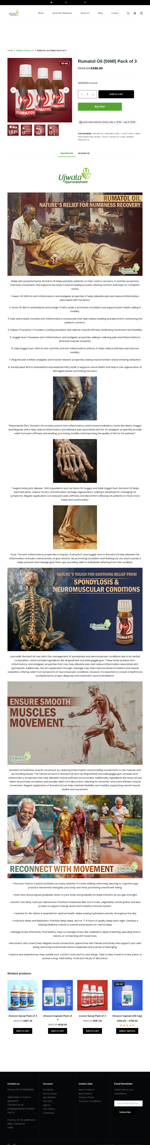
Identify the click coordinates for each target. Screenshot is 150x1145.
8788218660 (27, 1089)
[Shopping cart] (141, 13)
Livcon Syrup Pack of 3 (92, 1016)
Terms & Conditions (90, 1101)
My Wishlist (49, 1097)
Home (41, 13)
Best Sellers (85, 1093)
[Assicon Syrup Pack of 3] (22, 995)
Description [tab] (66, 153)
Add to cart (116, 94)
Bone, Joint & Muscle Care (110, 136)
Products (48, 1089)
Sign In (46, 1105)
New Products (87, 1089)
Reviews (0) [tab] (84, 153)
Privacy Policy (86, 1097)
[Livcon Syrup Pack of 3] (92, 995)
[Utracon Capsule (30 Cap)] (127, 995)
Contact (115, 13)
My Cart (47, 1101)
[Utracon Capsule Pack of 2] (57, 995)
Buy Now (100, 106)
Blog (100, 13)
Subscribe (125, 1112)
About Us (85, 13)
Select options (127, 1030)
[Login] (135, 13)
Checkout (48, 1113)
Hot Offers (49, 1109)
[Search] (128, 13)
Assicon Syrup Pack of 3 (22, 1016)
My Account (50, 1093)
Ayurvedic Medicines (62, 13)
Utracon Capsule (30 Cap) (127, 1016)
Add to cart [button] (22, 1030)
